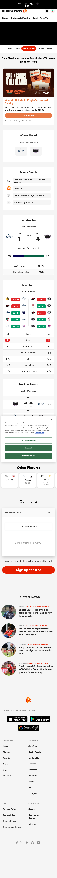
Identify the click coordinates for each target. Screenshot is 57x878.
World (31, 781)
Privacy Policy (9, 809)
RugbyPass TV (40, 18)
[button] (54, 18)
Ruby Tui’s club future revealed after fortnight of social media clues (35, 649)
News (5, 18)
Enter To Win (28, 115)
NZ (29, 787)
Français (32, 793)
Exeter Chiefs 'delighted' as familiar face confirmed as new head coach (35, 612)
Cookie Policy (9, 820)
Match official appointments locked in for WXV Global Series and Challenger (36, 630)
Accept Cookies (28, 455)
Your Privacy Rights (28, 440)
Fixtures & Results (20, 18)
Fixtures (6, 752)
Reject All (29, 448)
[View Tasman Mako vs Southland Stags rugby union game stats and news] (27, 480)
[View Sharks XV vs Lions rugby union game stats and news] (9, 480)
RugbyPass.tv (34, 752)
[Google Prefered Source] (28, 728)
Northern (32, 769)
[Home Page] (14, 11)
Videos (6, 769)
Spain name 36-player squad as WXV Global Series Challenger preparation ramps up (36, 668)
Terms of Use (9, 814)
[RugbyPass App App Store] (17, 719)
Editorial (32, 823)
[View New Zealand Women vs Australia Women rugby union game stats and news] (45, 480)
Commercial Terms (12, 826)
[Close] (51, 419)
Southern (32, 775)
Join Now (33, 746)
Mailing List (33, 758)
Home (5, 746)
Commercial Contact (34, 816)
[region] (28, 439)
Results (6, 758)
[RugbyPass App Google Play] (40, 719)
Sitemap (7, 775)
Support (32, 809)
